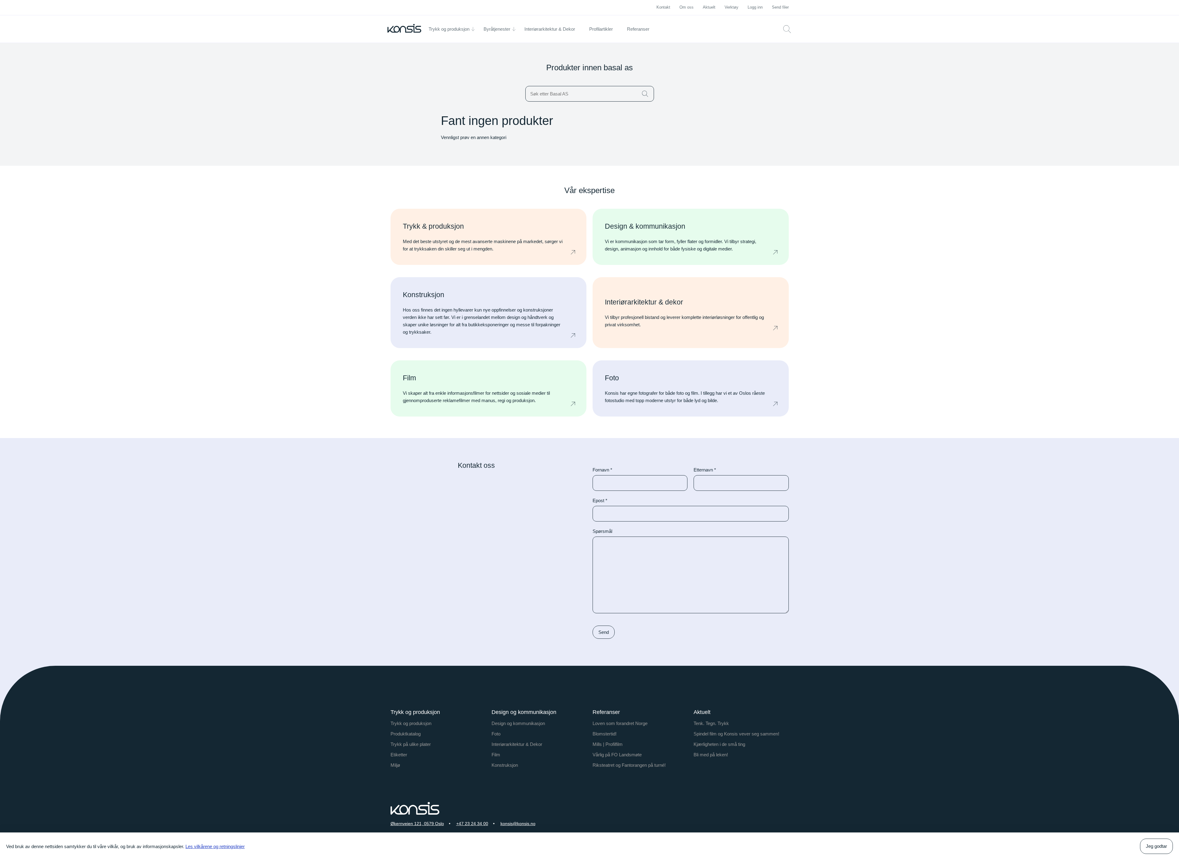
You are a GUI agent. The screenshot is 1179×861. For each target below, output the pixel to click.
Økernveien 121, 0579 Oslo (417, 823)
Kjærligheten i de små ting (719, 744)
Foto (496, 733)
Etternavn (705, 469)
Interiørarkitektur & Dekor (517, 744)
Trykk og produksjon (411, 723)
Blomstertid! (605, 733)
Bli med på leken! (711, 754)
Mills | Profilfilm (608, 744)
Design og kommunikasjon (518, 723)
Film (496, 754)
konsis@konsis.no (517, 823)
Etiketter (399, 754)
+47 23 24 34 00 (472, 823)
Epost (600, 500)
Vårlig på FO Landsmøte (617, 754)
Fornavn (602, 469)
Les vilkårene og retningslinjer (215, 846)
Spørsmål (602, 531)
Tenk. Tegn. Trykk (711, 723)
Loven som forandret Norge (620, 723)
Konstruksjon (505, 765)
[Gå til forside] (404, 28)
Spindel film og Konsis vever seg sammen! (736, 733)
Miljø (395, 765)
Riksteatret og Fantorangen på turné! (629, 765)
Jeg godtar (1156, 846)
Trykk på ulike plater (411, 744)
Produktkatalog (406, 733)
